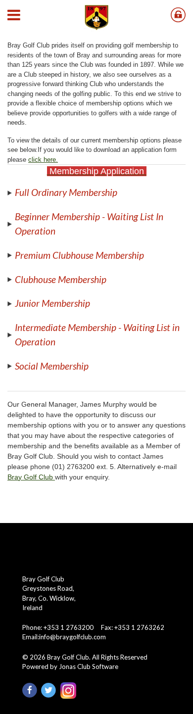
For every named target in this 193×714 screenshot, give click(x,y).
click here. (43, 159)
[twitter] (50, 690)
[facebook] (31, 690)
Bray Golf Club (31, 477)
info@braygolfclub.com (72, 637)
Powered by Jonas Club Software (70, 666)
